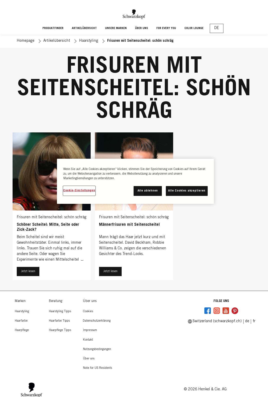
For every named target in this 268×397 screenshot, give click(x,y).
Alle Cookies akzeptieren (186, 190)
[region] (135, 181)
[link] (254, 321)
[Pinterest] (234, 310)
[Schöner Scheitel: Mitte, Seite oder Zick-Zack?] (52, 207)
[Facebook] (207, 310)
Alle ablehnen (148, 190)
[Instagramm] (216, 310)
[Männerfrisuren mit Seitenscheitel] (134, 207)
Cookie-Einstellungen (79, 190)
